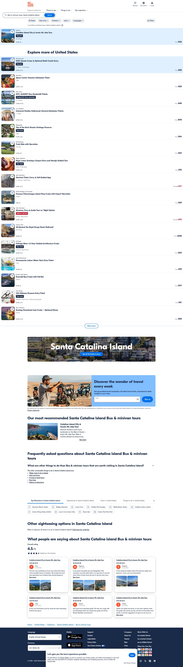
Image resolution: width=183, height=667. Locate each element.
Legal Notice (91, 639)
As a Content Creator (144, 639)
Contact (90, 635)
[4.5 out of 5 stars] (34, 553)
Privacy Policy (91, 642)
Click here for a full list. (80, 530)
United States (39, 625)
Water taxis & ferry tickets (38, 473)
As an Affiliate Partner (144, 642)
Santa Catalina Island (65, 625)
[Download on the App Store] (74, 645)
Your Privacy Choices (94, 645)
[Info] (62, 25)
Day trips (32, 480)
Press (126, 645)
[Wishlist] (135, 3)
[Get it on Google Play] (74, 637)
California (50, 625)
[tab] (45, 501)
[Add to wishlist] (12, 32)
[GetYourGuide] (30, 4)
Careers (126, 639)
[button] (91, 36)
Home (30, 625)
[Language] (143, 3)
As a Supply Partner (143, 635)
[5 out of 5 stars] (48, 563)
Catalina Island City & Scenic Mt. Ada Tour (44, 560)
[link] (91, 36)
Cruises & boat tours (36, 478)
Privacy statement (33, 410)
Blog (125, 642)
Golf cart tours (34, 475)
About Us (127, 635)
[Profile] (152, 3)
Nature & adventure (36, 482)
